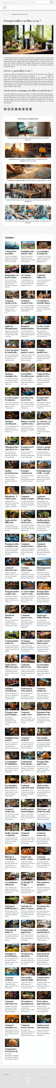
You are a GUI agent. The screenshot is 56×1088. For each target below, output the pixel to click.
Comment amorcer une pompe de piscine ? (26, 618)
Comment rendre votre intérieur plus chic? (26, 715)
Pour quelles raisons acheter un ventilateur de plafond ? (43, 741)
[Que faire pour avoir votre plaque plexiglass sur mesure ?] (28, 391)
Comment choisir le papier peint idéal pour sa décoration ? (28, 499)
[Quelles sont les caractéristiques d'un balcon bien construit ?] (28, 803)
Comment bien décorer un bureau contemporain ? (43, 981)
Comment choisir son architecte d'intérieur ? (10, 812)
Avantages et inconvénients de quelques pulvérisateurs (11, 957)
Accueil (4, 14)
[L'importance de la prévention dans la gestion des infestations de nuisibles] (12, 269)
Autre (9, 14)
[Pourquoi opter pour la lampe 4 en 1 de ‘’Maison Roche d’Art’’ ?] (12, 706)
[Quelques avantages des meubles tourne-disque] (12, 368)
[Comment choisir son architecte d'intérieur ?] (12, 803)
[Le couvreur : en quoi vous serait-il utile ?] (44, 415)
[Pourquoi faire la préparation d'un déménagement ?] (44, 585)
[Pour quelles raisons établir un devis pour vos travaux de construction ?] (28, 971)
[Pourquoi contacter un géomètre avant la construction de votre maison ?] (28, 465)
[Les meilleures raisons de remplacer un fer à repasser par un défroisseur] (12, 876)
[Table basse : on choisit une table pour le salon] (44, 803)
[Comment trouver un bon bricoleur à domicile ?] (28, 1019)
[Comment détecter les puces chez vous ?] (28, 658)
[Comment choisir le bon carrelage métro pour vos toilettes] (28, 294)
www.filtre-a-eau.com (40, 76)
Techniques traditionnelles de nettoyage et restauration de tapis (29, 180)
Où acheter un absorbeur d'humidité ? (27, 956)
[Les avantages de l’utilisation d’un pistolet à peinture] (12, 755)
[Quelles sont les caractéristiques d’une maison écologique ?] (44, 514)
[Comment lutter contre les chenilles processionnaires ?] (12, 635)
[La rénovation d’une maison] (44, 658)
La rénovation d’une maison (43, 666)
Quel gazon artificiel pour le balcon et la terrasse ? (11, 909)
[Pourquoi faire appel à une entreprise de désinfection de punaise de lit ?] (44, 755)
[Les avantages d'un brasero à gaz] (12, 779)
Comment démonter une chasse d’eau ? (11, 570)
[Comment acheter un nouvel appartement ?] (44, 538)
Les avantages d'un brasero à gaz (11, 787)
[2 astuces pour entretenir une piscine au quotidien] (44, 1019)
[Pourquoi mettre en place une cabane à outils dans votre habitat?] (12, 585)
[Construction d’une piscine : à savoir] (28, 755)
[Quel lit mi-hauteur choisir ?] (12, 609)
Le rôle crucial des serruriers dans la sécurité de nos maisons (43, 329)
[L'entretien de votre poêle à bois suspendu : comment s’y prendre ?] (28, 682)
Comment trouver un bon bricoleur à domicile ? (27, 1028)
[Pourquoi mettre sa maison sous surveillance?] (12, 538)
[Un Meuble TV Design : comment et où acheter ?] (28, 876)
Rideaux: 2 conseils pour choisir (10, 859)
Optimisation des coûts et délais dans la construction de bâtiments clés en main (28, 160)
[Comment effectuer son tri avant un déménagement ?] (44, 490)
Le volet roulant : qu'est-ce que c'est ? (27, 593)
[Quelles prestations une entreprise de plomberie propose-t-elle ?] (12, 465)
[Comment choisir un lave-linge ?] (28, 538)
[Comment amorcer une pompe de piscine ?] (28, 609)
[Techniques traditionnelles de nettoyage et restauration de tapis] (29, 171)
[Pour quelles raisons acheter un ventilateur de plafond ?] (44, 732)
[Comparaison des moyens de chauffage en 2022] (12, 1043)
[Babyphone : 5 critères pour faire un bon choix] (12, 490)
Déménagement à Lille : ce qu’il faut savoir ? (44, 473)
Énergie (28, 1080)
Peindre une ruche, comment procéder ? (28, 859)
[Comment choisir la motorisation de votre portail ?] (28, 732)
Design (28, 1074)
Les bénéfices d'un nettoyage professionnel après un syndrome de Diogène (28, 222)
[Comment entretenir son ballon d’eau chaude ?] (12, 995)
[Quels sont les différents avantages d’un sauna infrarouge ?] (12, 514)
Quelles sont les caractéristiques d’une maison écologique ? (43, 523)
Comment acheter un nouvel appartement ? (43, 547)
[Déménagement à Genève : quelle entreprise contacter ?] (44, 562)
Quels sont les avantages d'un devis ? (43, 787)
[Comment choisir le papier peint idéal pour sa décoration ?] (28, 490)
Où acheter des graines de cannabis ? (43, 908)
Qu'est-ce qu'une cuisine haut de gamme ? (44, 449)
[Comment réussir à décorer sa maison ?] (28, 827)
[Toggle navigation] (5, 7)
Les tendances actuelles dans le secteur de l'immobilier (44, 304)
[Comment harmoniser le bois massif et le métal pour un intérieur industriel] (28, 191)
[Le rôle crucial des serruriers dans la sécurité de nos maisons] (44, 320)
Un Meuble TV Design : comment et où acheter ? (27, 885)
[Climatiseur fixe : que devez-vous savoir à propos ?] (12, 441)
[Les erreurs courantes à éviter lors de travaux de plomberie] (28, 269)
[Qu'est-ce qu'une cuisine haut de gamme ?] (44, 441)
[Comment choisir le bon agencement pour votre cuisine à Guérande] (12, 294)
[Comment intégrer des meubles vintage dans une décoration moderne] (28, 129)
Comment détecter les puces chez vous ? (28, 668)
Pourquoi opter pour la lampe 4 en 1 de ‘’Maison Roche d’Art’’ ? (11, 715)
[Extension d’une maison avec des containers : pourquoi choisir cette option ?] (44, 706)
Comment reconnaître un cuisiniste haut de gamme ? (43, 860)
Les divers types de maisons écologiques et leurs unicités (12, 401)
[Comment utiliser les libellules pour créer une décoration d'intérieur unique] (44, 269)
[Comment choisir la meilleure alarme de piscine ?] (12, 971)
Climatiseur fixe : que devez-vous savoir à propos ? (12, 450)
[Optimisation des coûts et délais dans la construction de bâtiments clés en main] (28, 150)
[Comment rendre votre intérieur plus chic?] (28, 706)
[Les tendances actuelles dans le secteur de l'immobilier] (44, 294)
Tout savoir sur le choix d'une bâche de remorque (43, 957)
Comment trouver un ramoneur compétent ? (42, 836)
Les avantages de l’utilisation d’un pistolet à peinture (11, 765)
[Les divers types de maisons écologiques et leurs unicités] (12, 391)
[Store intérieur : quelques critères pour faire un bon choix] (44, 876)
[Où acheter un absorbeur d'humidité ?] (28, 948)
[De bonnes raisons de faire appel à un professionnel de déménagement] (28, 635)
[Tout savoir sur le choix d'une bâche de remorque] (44, 948)
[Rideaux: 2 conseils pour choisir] (12, 851)
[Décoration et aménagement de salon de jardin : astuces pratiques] (28, 995)
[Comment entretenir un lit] (28, 779)
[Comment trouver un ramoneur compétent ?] (44, 827)
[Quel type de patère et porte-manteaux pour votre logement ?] (28, 900)
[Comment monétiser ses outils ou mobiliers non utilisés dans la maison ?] (12, 1019)
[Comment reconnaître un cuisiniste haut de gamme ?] (44, 851)
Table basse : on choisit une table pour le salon (44, 811)
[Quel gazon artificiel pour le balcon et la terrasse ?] (12, 900)
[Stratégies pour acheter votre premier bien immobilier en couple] (28, 245)
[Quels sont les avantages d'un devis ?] (44, 779)
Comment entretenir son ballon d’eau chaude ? (11, 1004)
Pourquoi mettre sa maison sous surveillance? (12, 546)
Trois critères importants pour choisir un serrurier (44, 1004)
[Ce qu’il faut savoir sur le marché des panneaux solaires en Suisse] (28, 514)
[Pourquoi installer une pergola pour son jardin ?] (44, 344)
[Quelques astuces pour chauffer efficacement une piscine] (28, 562)
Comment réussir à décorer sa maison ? (25, 836)
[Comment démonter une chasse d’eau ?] (12, 562)
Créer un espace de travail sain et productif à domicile (12, 353)
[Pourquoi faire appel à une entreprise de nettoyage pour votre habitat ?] (44, 391)
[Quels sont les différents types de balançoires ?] (12, 658)
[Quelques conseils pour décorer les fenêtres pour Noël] (12, 682)
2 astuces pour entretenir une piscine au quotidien (43, 1028)
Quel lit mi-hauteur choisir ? (9, 617)
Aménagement (28, 1078)
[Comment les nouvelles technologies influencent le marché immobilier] (12, 245)
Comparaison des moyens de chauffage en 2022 (11, 1052)
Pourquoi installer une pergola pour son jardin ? (42, 353)
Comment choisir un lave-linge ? (27, 546)
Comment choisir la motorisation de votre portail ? (27, 741)
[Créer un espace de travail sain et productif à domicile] (12, 344)
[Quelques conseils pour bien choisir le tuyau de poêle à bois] (12, 415)
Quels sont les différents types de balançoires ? (12, 667)
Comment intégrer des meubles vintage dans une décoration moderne (28, 139)
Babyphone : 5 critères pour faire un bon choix (11, 499)
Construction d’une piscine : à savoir (27, 764)
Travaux (28, 1076)
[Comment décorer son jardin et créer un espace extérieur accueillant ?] (44, 368)
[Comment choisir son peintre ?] (44, 682)
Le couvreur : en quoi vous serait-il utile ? (44, 423)
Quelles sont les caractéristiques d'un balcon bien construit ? (28, 812)
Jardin (28, 1083)
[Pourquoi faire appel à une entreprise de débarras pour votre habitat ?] (28, 924)
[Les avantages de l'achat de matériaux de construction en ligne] (44, 245)
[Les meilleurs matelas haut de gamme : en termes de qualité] (44, 924)
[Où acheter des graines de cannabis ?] (44, 900)
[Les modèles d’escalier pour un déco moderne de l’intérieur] (28, 368)
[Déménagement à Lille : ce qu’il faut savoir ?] (44, 465)
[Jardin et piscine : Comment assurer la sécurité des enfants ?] (12, 827)
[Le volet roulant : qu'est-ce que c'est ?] (28, 585)
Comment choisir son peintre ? (41, 690)
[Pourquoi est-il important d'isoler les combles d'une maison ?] (28, 441)
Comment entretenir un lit (27, 786)
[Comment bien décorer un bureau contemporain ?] (44, 971)
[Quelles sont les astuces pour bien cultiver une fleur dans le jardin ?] (44, 635)
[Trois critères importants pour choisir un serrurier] (44, 995)
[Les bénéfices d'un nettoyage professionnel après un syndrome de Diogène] (28, 212)
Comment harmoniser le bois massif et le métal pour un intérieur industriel (28, 201)
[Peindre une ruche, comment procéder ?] (28, 851)
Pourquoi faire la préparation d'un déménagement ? (44, 595)
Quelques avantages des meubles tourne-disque (12, 377)
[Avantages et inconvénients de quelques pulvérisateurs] (12, 948)
